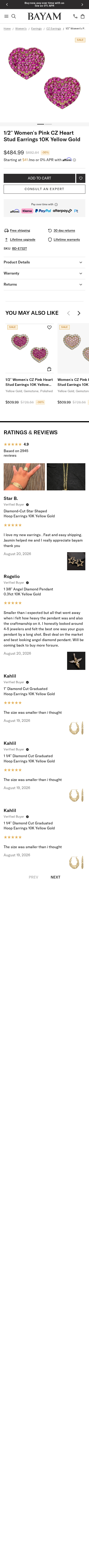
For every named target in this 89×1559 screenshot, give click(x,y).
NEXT (55, 877)
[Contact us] (75, 16)
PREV (33, 877)
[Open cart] (82, 16)
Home (7, 28)
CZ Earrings (53, 28)
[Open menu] (6, 16)
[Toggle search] (13, 16)
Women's (21, 28)
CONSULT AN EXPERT (44, 189)
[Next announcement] (82, 4)
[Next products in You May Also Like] (79, 313)
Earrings (36, 28)
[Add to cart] (49, 369)
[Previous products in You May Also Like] (69, 313)
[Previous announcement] (7, 4)
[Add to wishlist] (80, 178)
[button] (44, 208)
